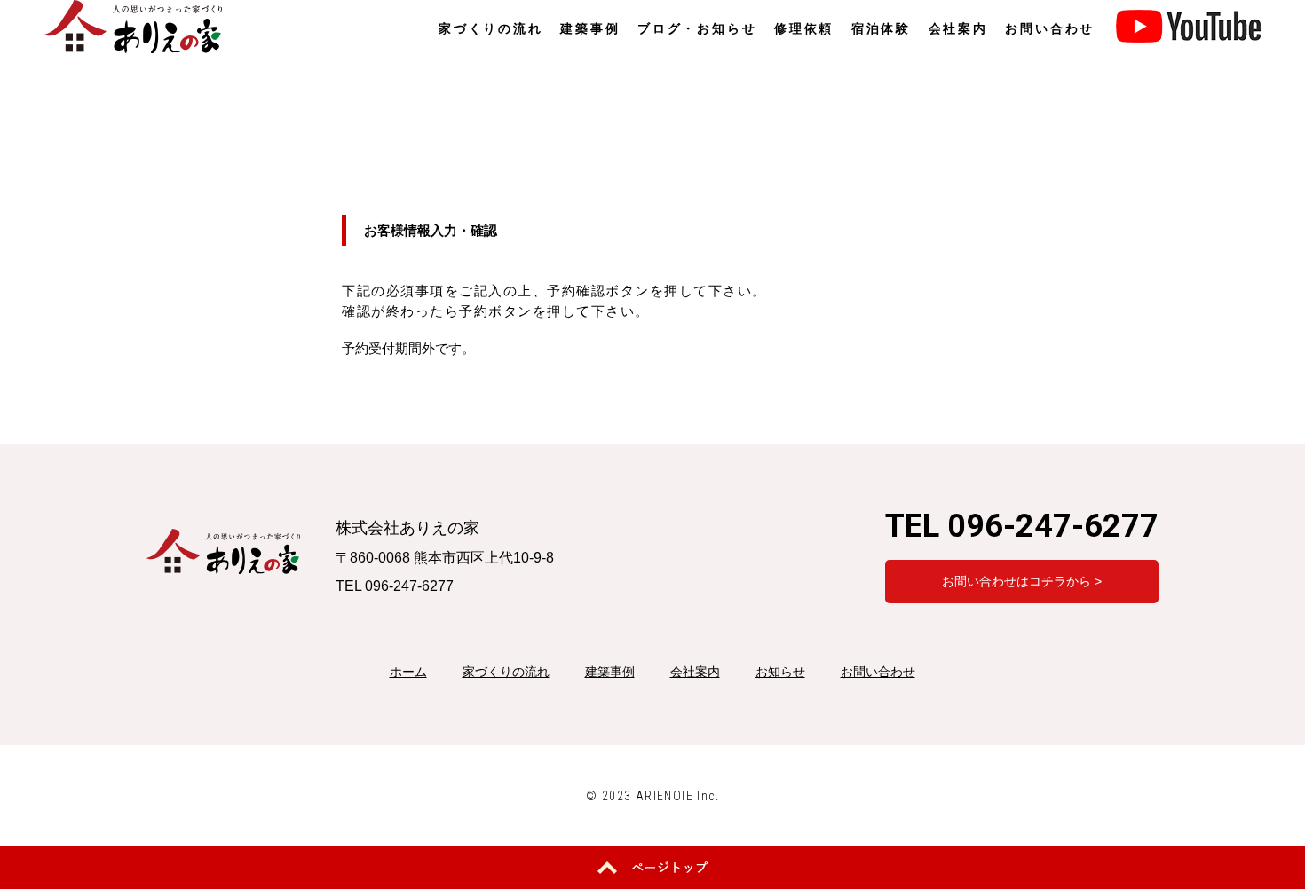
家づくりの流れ (491, 28)
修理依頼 (804, 28)
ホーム (408, 672)
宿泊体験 (881, 28)
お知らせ (780, 672)
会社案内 (958, 28)
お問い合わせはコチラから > (1022, 581)
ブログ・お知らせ (696, 28)
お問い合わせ (1050, 28)
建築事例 (590, 28)
